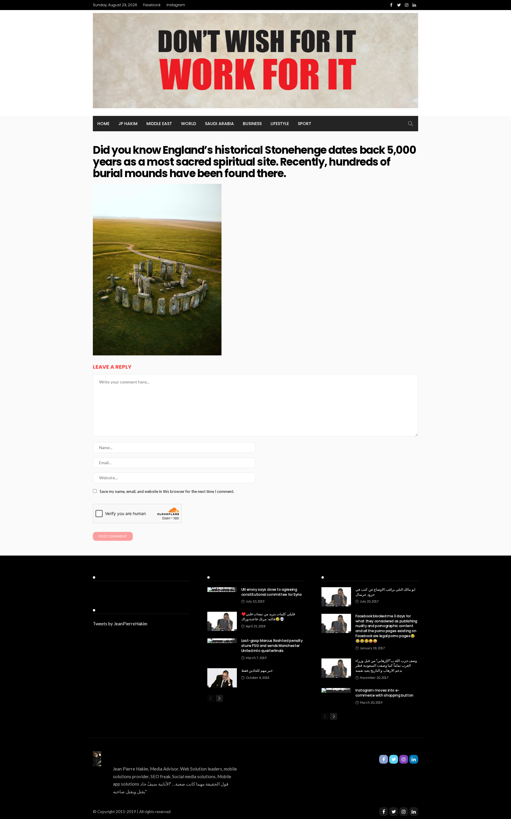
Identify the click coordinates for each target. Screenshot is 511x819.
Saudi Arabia (219, 124)
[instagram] (403, 811)
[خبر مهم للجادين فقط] (222, 677)
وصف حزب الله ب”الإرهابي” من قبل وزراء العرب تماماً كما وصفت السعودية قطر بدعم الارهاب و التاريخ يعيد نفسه (386, 665)
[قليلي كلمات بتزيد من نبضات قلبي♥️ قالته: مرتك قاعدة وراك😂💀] (222, 621)
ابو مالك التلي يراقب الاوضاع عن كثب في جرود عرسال (385, 592)
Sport (304, 124)
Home (103, 124)
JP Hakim (128, 124)
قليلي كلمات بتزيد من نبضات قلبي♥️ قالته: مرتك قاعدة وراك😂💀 (268, 616)
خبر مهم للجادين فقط (257, 670)
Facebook (152, 4)
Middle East (159, 124)
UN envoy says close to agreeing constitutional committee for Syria (271, 592)
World (188, 124)
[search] (410, 123)
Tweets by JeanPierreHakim (120, 623)
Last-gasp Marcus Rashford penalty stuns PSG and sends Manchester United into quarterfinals (272, 645)
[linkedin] (413, 811)
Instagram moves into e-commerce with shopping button (384, 693)
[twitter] (393, 811)
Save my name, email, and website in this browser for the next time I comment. (167, 491)
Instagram (175, 4)
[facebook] (383, 811)
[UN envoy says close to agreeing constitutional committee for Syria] (222, 589)
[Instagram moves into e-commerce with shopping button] (336, 690)
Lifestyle (280, 124)
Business (252, 124)
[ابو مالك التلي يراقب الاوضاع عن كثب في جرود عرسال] (336, 596)
